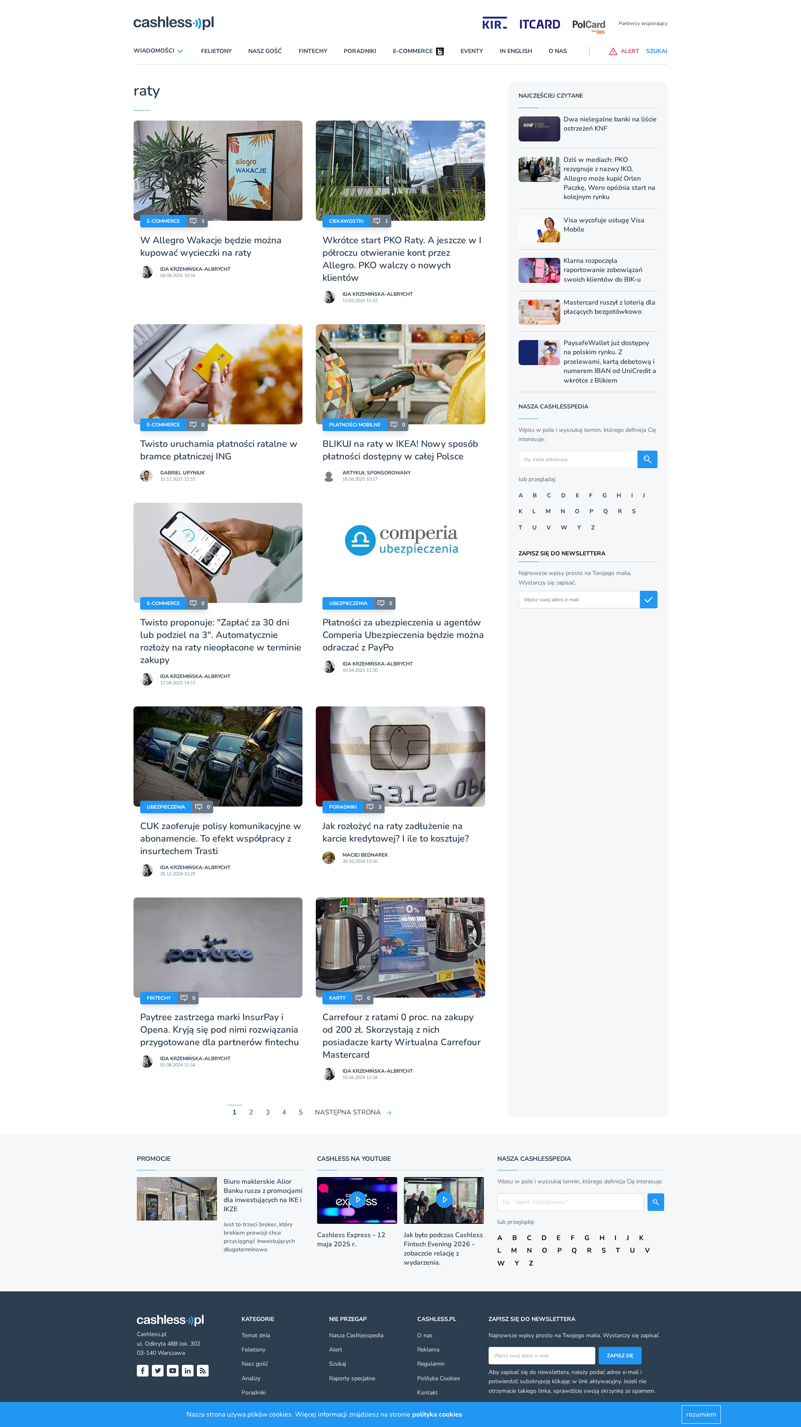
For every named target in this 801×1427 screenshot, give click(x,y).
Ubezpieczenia (348, 603)
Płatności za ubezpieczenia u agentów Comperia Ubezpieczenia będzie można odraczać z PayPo (403, 635)
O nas (558, 51)
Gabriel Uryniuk (182, 472)
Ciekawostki (346, 221)
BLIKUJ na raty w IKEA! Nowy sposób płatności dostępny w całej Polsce (400, 450)
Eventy (472, 51)
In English (516, 51)
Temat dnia (256, 1335)
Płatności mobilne (354, 424)
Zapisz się (620, 1355)
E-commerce (413, 51)
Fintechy (313, 51)
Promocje (154, 1159)
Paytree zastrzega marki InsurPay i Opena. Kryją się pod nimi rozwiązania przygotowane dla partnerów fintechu (219, 1030)
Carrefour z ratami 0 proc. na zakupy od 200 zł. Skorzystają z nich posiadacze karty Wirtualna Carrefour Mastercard (401, 1036)
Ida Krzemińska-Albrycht (195, 269)
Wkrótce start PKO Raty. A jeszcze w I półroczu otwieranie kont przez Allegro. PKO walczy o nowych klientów (401, 259)
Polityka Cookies (438, 1378)
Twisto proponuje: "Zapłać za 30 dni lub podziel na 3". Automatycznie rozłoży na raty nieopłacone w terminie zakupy (220, 641)
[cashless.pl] (174, 23)
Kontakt (427, 1393)
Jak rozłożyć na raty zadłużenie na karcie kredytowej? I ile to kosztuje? (395, 832)
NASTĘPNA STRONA (348, 1112)
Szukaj (337, 1364)
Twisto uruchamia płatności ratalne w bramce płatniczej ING (218, 450)
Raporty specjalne (352, 1378)
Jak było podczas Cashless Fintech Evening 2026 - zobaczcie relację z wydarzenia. (443, 1248)
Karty (337, 998)
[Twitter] (158, 1371)
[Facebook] (143, 1371)
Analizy (251, 1378)
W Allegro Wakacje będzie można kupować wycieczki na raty (211, 246)
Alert (335, 1350)
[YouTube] (173, 1371)
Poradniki (360, 51)
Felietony (216, 51)
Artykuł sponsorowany (377, 472)
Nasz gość (265, 51)
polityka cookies (437, 1414)
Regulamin (431, 1364)
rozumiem (701, 1414)
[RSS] (203, 1371)
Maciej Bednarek (365, 855)
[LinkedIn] (188, 1371)
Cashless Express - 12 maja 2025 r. (351, 1239)
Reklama (428, 1350)
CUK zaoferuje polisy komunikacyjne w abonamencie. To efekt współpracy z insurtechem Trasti (220, 838)
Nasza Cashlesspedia (356, 1335)
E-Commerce (163, 221)
